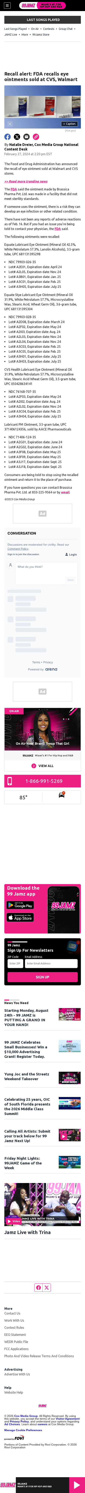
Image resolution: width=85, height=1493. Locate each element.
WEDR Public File (16, 1342)
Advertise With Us (17, 1374)
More (25, 34)
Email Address (33, 956)
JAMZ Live (10, 34)
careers (42, 1424)
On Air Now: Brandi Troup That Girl (42, 743)
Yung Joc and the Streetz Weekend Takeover (26, 1076)
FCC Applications (16, 1349)
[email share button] (26, 137)
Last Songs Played (15, 28)
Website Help (13, 1392)
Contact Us (12, 1313)
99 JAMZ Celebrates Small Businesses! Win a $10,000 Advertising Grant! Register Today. (25, 1049)
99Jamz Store (40, 34)
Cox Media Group (26, 1415)
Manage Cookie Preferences (23, 1430)
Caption (69, 123)
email (65, 492)
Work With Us (14, 1320)
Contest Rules (14, 1327)
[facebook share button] (7, 137)
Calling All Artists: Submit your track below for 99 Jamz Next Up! (27, 1136)
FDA (14, 189)
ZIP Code (13, 956)
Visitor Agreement (68, 1418)
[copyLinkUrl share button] (36, 137)
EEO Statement (15, 1334)
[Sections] (7, 5)
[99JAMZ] (42, 5)
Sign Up (42, 977)
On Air (35, 28)
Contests (48, 28)
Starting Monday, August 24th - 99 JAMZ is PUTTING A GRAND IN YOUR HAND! (26, 1017)
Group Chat (66, 28)
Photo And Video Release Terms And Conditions (39, 1356)
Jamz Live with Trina (27, 1232)
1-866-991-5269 (44, 781)
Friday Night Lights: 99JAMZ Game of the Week (23, 1163)
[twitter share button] (17, 137)
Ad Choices (12, 1424)
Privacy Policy (19, 1421)
